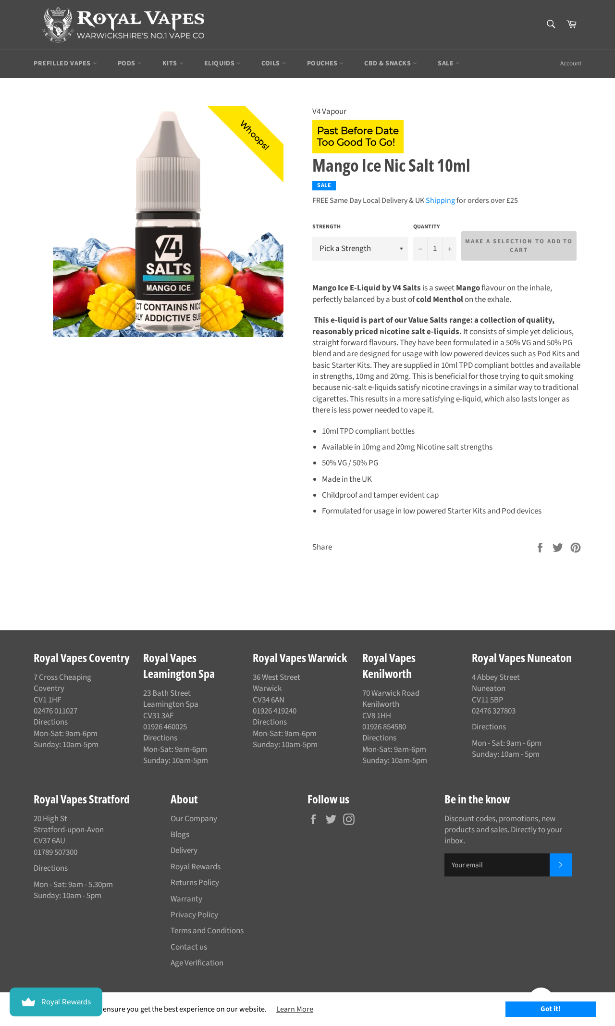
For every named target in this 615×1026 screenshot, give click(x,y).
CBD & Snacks (388, 63)
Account (570, 63)
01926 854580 (384, 727)
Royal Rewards (196, 867)
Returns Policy (195, 882)
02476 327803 (494, 711)
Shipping (440, 200)
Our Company (194, 819)
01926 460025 (165, 727)
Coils (271, 63)
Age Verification (197, 963)
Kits (170, 63)
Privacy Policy (194, 915)
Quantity (426, 227)
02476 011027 (55, 711)
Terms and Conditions (207, 931)
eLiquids (220, 63)
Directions (51, 722)
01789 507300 (55, 852)
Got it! (551, 1009)
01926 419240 (274, 711)
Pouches (323, 63)
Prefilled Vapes (63, 63)
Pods (127, 63)
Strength (326, 227)
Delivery (184, 850)
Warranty (186, 899)
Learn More (294, 1009)
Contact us (189, 947)
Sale (446, 63)
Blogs (180, 834)
